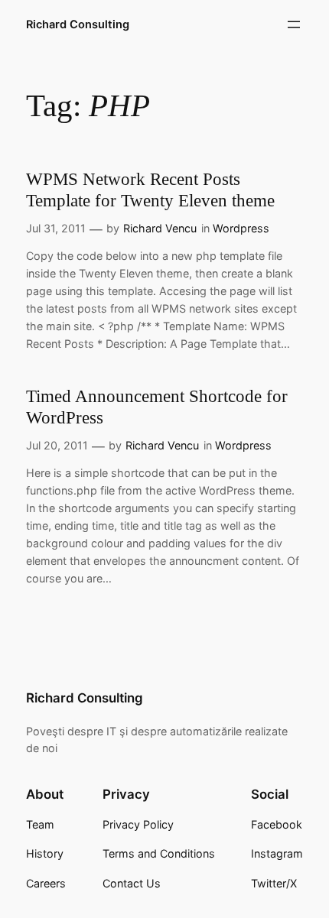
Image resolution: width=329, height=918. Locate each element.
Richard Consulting (77, 24)
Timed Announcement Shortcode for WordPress (157, 406)
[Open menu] (294, 24)
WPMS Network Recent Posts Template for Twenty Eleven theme (150, 189)
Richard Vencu (160, 228)
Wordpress (241, 228)
